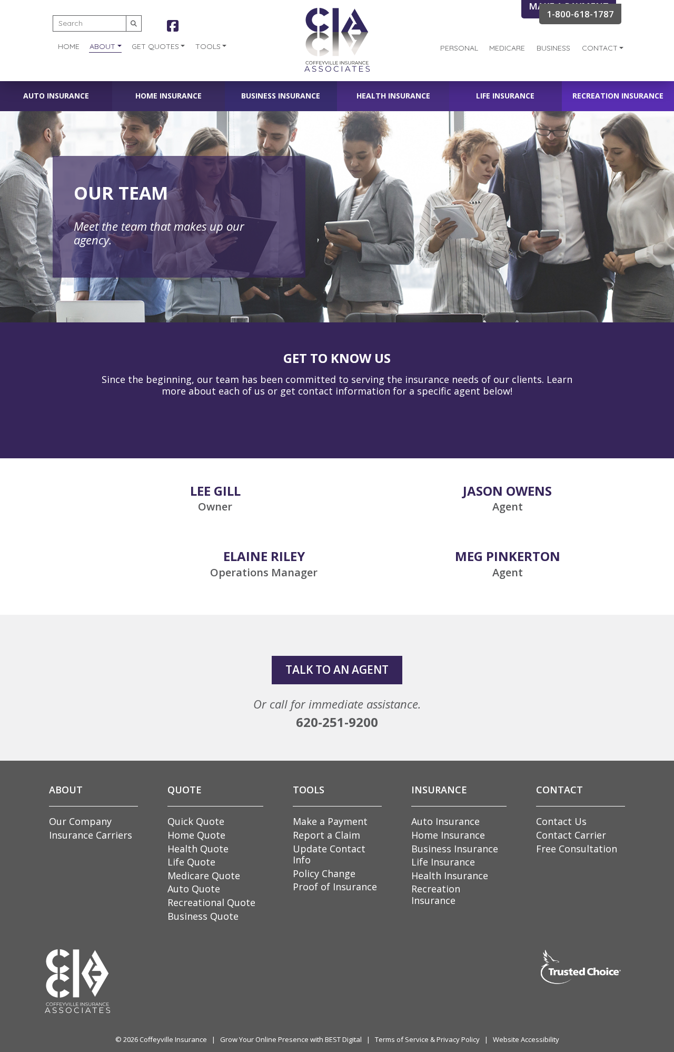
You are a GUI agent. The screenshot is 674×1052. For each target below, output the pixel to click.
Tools (208, 46)
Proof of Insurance (335, 886)
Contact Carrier (571, 835)
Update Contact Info (329, 854)
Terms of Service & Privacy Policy (427, 1039)
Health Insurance (393, 96)
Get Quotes (155, 46)
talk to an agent (337, 669)
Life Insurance (505, 96)
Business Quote (203, 916)
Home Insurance (168, 96)
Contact (600, 48)
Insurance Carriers (90, 835)
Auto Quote (193, 888)
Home (69, 46)
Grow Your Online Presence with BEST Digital (291, 1039)
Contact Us (561, 821)
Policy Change (324, 873)
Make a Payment (330, 821)
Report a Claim (326, 835)
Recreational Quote (211, 902)
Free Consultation (576, 848)
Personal (459, 48)
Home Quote (196, 835)
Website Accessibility (526, 1039)
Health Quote (198, 848)
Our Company (80, 821)
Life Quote (191, 862)
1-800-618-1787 (580, 14)
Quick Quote (195, 821)
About (102, 46)
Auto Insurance (56, 96)
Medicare (507, 48)
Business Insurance (280, 96)
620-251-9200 (337, 722)
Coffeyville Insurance (173, 1039)
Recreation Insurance (617, 96)
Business (553, 48)
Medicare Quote (203, 875)
